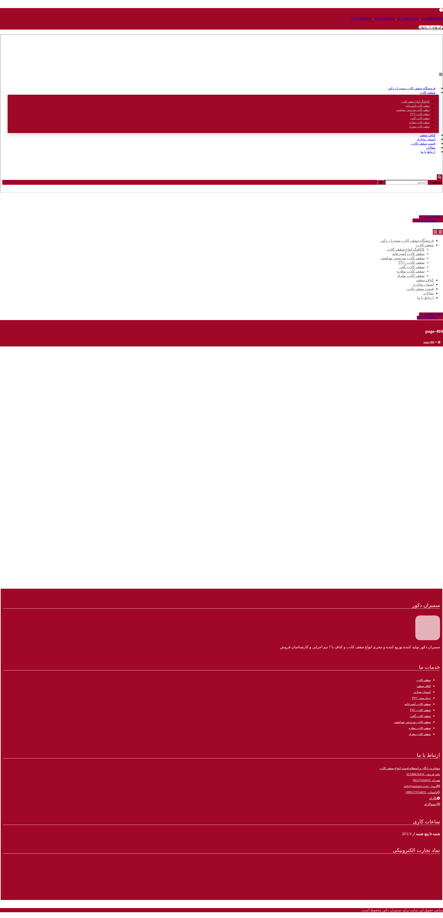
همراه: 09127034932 (426, 780)
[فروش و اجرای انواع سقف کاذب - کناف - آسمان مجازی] (430, 62)
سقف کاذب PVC (420, 710)
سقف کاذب (423, 680)
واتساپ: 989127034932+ (421, 792)
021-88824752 (408, 18)
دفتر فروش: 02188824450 (423, 774)
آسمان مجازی (422, 692)
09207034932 (384, 18)
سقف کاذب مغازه (420, 728)
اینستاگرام (430, 804)
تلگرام (433, 798)
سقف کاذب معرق (420, 734)
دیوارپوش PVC (421, 698)
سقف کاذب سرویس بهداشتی (412, 722)
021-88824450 (432, 18)
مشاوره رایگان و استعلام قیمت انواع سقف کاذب (410, 768)
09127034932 (361, 18)
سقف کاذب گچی (420, 716)
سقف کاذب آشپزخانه (417, 704)
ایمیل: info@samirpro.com (420, 786)
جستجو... (435, 182)
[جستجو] (380, 182)
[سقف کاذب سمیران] (439, 342)
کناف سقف (424, 686)
